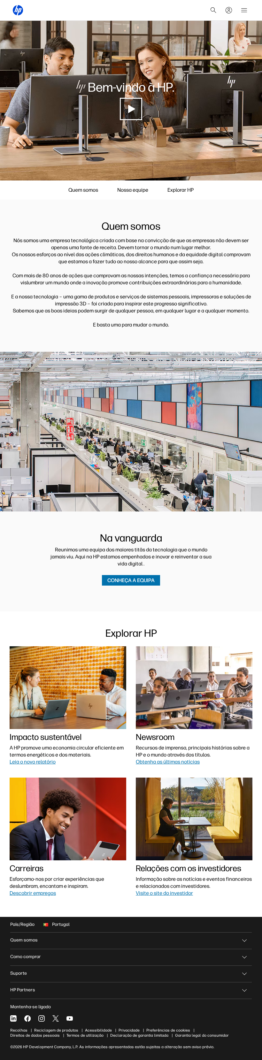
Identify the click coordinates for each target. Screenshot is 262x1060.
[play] (131, 109)
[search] (213, 10)
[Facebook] (27, 1018)
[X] (55, 1018)
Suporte (18, 973)
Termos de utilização (85, 1035)
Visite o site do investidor (164, 893)
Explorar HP (180, 190)
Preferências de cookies (168, 1030)
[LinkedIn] (13, 1018)
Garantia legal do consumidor (202, 1035)
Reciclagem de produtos (56, 1030)
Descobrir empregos (33, 893)
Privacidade (129, 1030)
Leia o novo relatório (33, 762)
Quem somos (83, 190)
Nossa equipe (132, 190)
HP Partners (22, 990)
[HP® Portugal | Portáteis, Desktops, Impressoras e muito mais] (18, 10)
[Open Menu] (244, 10)
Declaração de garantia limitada (139, 1035)
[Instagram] (41, 1018)
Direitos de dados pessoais (35, 1035)
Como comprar (25, 956)
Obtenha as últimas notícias (168, 762)
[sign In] (228, 10)
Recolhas (18, 1030)
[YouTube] (69, 1018)
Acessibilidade (98, 1030)
